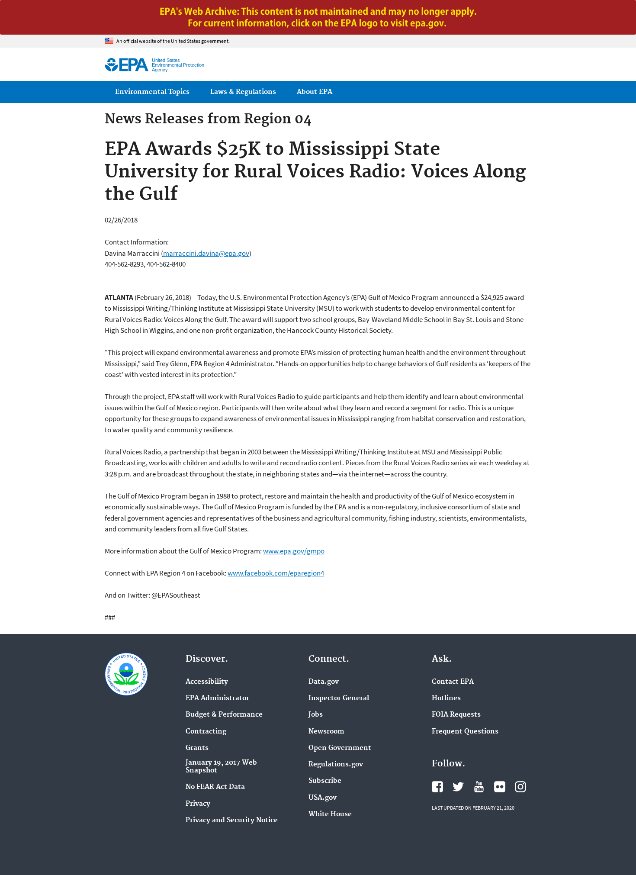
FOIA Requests (456, 715)
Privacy (198, 804)
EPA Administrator (217, 698)
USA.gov (322, 798)
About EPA (314, 92)
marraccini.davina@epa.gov (206, 253)
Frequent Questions (465, 732)
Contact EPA (453, 682)
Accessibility (207, 682)
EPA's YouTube (479, 786)
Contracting (206, 732)
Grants (197, 748)
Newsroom (326, 732)
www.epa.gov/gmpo (293, 551)
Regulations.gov (335, 765)
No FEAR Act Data (215, 787)
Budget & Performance (224, 715)
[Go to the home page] (126, 64)
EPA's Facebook (437, 786)
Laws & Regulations (243, 92)
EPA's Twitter (458, 786)
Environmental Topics (152, 92)
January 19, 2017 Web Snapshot (221, 767)
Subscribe (324, 781)
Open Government (339, 748)
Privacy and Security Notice (232, 820)
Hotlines (446, 698)
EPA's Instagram (520, 786)
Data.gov (323, 682)
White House (330, 814)
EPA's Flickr (499, 786)
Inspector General (338, 698)
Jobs (315, 715)
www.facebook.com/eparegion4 (276, 573)
